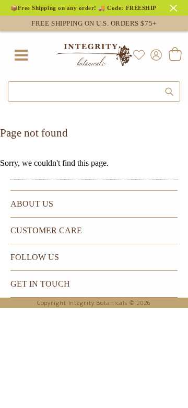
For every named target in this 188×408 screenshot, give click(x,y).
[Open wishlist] (139, 55)
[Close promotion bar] (175, 6)
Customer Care (46, 230)
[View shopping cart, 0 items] (174, 55)
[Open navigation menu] (21, 54)
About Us (31, 203)
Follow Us (34, 257)
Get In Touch (40, 283)
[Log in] (154, 54)
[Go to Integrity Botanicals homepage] (94, 54)
